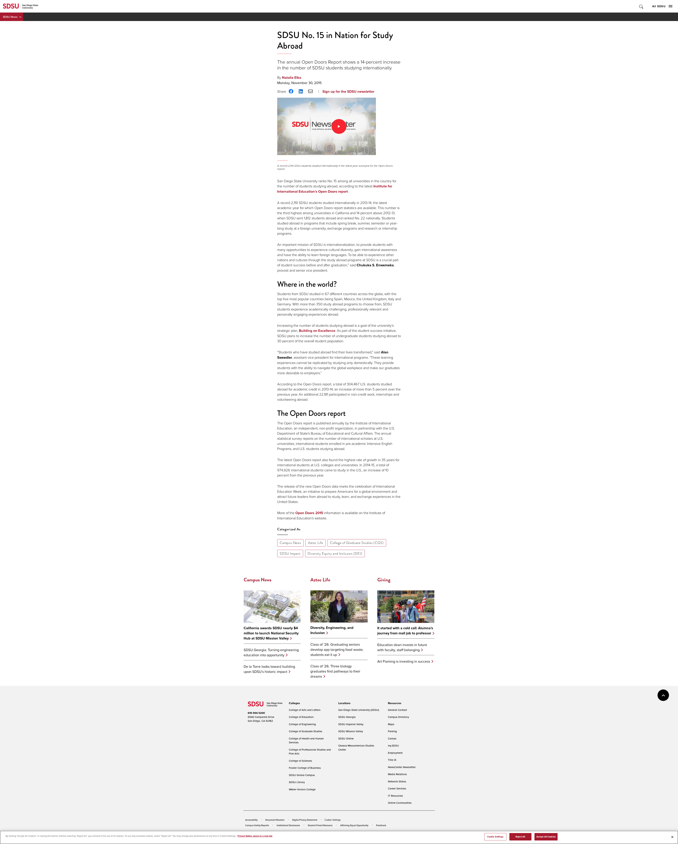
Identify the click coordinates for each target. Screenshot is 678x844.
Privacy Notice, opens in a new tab (254, 836)
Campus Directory (398, 717)
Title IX (392, 760)
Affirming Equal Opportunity (354, 825)
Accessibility (251, 819)
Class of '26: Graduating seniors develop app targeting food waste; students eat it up (336, 649)
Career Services (397, 788)
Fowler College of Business (305, 768)
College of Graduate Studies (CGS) (357, 542)
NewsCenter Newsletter (402, 767)
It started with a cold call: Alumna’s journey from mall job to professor (405, 631)
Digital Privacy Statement (304, 819)
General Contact (397, 710)
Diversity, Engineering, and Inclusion (331, 630)
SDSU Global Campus (302, 775)
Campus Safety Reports (257, 825)
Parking (392, 731)
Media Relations (397, 774)
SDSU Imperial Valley (350, 724)
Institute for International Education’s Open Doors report (334, 188)
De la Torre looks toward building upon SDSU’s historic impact (269, 669)
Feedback (381, 825)
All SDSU (659, 6)
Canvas (392, 738)
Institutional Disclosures (288, 825)
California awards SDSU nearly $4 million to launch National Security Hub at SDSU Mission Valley (271, 633)
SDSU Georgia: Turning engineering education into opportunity (271, 652)
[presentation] (294, 703)
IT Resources (395, 796)
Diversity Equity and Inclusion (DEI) (335, 553)
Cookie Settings (333, 820)
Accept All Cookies (546, 836)
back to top (663, 695)
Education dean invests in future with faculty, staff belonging (402, 647)
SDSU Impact (290, 553)
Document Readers (274, 819)
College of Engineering (302, 724)
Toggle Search (641, 6)
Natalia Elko (291, 77)
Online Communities (400, 803)
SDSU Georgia (347, 717)
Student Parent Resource (320, 825)
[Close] (672, 837)
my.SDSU (393, 745)
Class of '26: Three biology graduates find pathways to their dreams (335, 671)
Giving (383, 579)
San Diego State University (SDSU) (358, 710)
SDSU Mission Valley (350, 731)
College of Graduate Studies (305, 731)
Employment (395, 753)
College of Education (301, 717)
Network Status (397, 781)
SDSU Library (297, 782)
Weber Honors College (302, 789)
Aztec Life (315, 542)
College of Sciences (300, 761)
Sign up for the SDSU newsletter (348, 91)
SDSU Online (346, 738)
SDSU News (10, 17)
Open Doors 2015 (309, 513)
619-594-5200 (256, 713)
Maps (391, 724)
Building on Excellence (317, 330)
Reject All (520, 836)
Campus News (290, 542)
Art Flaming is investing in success (403, 661)
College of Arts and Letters (304, 710)
